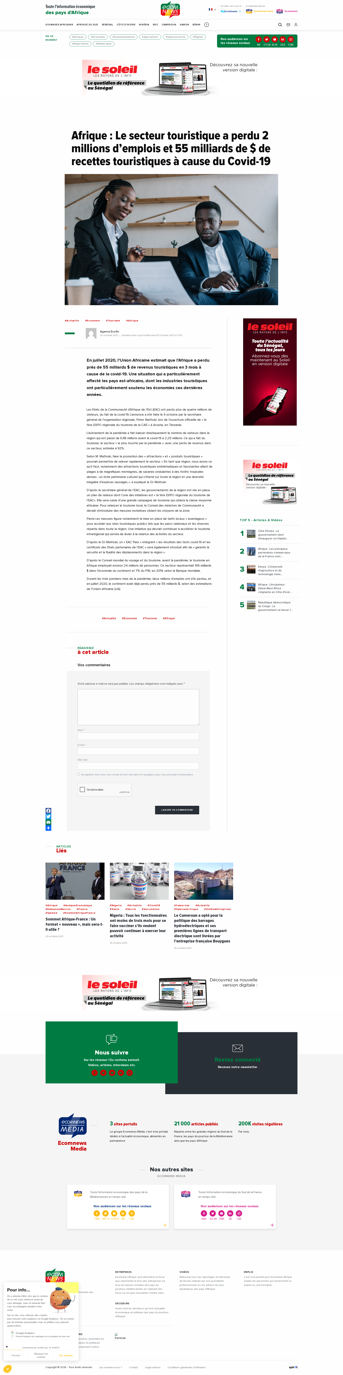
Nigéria (144, 25)
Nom (81, 730)
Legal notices (152, 1367)
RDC (155, 25)
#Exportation (80, 44)
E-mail (82, 745)
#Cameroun (182, 905)
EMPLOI (248, 1272)
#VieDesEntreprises (217, 909)
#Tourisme (113, 320)
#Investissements (124, 37)
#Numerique (103, 44)
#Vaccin (130, 909)
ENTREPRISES (123, 1272)
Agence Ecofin (109, 331)
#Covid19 (154, 905)
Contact (133, 1367)
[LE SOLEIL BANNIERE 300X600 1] (270, 372)
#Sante (115, 909)
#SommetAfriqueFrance (79, 913)
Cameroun (169, 25)
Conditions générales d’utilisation (187, 1367)
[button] (206, 25)
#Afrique (77, 37)
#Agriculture (150, 37)
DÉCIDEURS (122, 1303)
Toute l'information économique (70, 9)
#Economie (98, 37)
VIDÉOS (184, 1272)
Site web (83, 760)
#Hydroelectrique (186, 909)
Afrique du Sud (87, 25)
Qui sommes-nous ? (110, 1367)
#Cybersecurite (175, 37)
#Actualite (72, 320)
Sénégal (107, 25)
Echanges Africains (59, 25)
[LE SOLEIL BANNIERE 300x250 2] (270, 482)
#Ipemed (51, 913)
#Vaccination (151, 909)
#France (82, 909)
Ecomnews (229, 11)
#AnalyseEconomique (77, 905)
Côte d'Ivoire (126, 25)
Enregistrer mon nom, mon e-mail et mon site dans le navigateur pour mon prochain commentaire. (137, 774)
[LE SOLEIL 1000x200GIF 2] (171, 78)
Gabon (184, 25)
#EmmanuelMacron (58, 909)
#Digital (198, 37)
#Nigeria (115, 905)
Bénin (196, 25)
